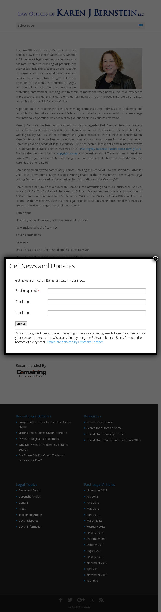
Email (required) (27, 290)
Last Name (23, 312)
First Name (23, 301)
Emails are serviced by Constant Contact (75, 342)
